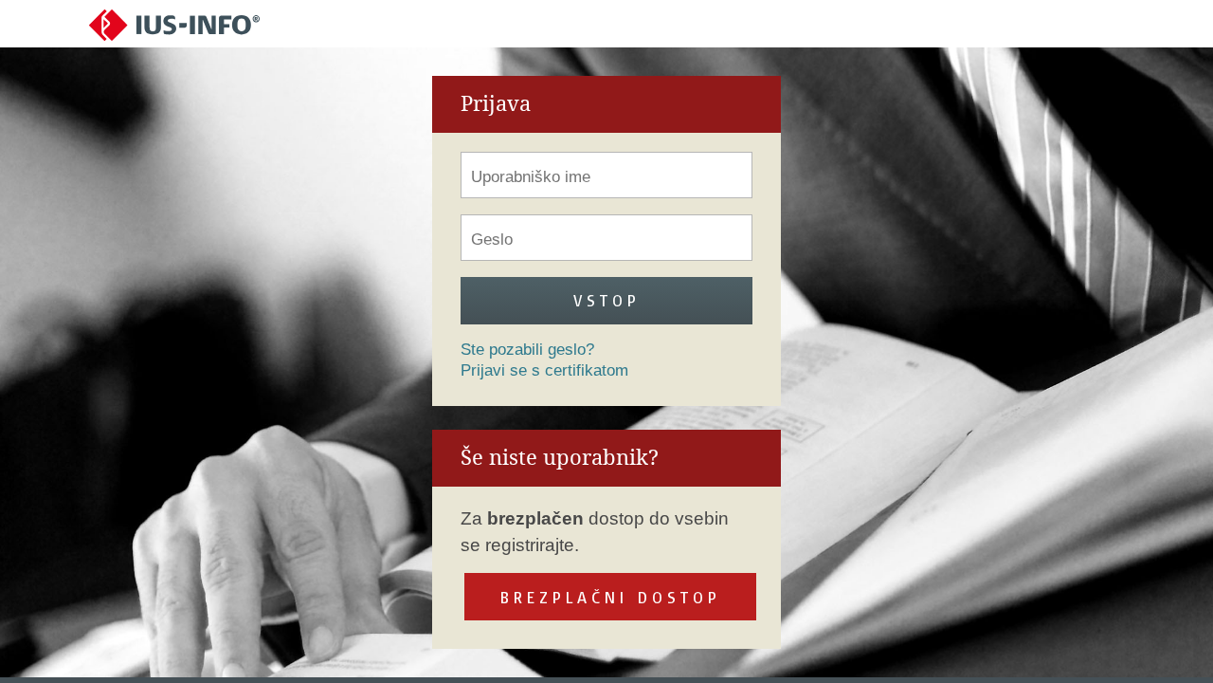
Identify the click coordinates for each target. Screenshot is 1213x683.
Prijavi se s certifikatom (544, 370)
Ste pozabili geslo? (527, 350)
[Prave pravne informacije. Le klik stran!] (174, 24)
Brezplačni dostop (610, 597)
